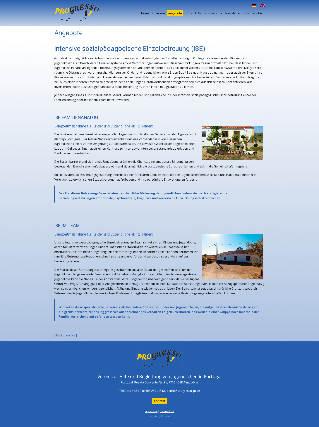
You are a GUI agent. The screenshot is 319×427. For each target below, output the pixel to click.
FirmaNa (166, 416)
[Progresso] (77, 12)
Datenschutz (167, 411)
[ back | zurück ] (65, 335)
